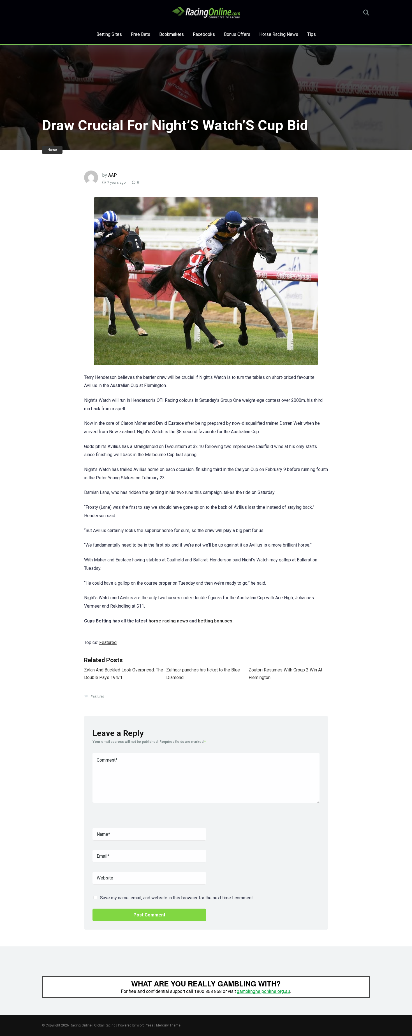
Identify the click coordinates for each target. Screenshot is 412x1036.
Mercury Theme (168, 1025)
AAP (112, 175)
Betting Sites (109, 34)
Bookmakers (171, 34)
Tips (311, 34)
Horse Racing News (278, 34)
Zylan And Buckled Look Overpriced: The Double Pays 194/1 (123, 673)
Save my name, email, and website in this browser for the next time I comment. (177, 897)
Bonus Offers (237, 34)
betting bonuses (215, 621)
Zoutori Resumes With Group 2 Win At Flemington (285, 673)
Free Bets (140, 34)
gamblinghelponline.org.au (263, 991)
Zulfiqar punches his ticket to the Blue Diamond (203, 673)
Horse (52, 150)
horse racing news (168, 621)
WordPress (145, 1025)
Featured (108, 642)
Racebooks (204, 34)
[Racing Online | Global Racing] (206, 12)
